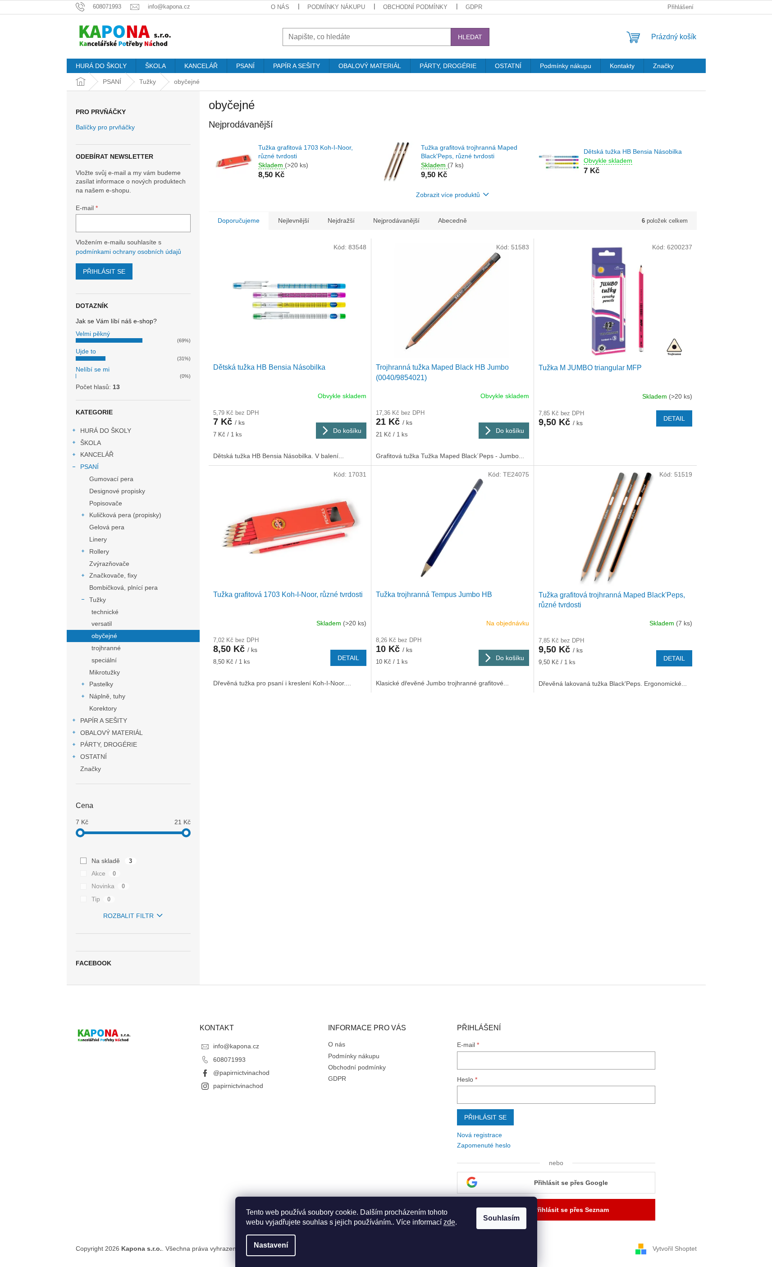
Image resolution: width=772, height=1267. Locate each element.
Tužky (97, 599)
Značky (90, 768)
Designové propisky (117, 491)
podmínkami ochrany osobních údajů (128, 251)
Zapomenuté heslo (484, 1145)
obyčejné (104, 635)
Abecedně (452, 220)
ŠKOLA (90, 442)
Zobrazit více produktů (448, 194)
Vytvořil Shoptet (675, 1248)
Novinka (108, 886)
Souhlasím (501, 1218)
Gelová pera (106, 527)
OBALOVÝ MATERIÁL (111, 732)
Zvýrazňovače (109, 563)
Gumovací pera (111, 478)
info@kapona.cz (236, 1046)
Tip (101, 899)
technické (105, 611)
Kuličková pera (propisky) (125, 515)
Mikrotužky (104, 672)
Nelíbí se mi (93, 369)
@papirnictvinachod (241, 1072)
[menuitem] (101, 66)
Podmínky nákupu (336, 7)
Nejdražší (341, 220)
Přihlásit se (104, 271)
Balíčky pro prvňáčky (105, 127)
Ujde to (86, 351)
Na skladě (111, 860)
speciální (104, 660)
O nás (280, 7)
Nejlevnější (293, 220)
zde (449, 1222)
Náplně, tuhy (107, 696)
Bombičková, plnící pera (123, 587)
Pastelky (101, 684)
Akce (103, 873)
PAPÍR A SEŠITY (103, 720)
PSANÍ (89, 466)
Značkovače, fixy (113, 575)
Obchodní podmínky (415, 7)
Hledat (470, 37)
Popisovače (105, 503)
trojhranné (106, 648)
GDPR (474, 7)
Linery (98, 539)
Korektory (103, 708)
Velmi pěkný (93, 333)
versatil (101, 623)
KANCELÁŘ (97, 454)
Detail (674, 418)
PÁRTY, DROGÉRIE (108, 744)
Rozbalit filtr (128, 915)
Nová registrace (479, 1134)
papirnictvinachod (238, 1085)
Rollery (99, 551)
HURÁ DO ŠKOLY (105, 430)
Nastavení (271, 1245)
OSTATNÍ (93, 756)
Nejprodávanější (396, 220)
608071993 (229, 1059)
